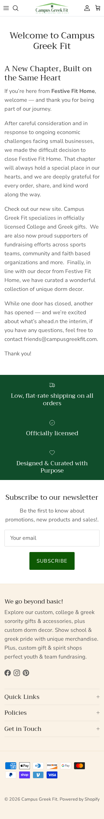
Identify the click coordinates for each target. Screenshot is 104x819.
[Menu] (6, 8)
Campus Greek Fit (39, 799)
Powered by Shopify (80, 799)
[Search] (18, 8)
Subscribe (52, 561)
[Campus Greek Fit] (52, 8)
